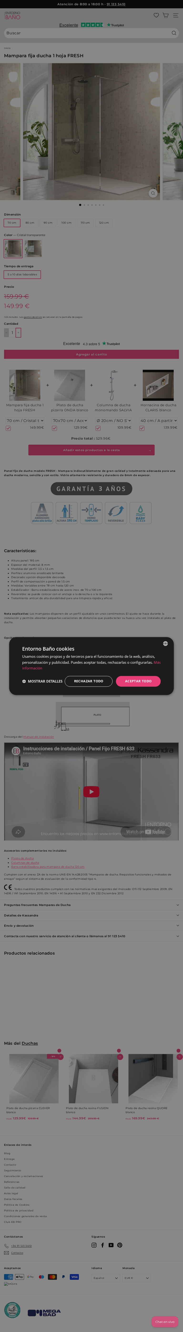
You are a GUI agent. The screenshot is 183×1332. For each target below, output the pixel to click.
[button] (42, 681)
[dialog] (91, 666)
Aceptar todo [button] (138, 681)
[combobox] (165, 643)
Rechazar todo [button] (88, 681)
